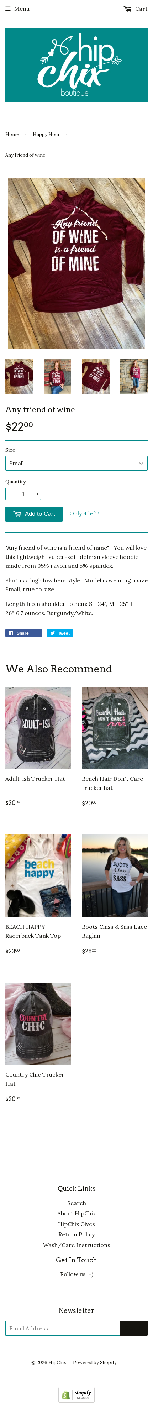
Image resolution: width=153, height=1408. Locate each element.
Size (10, 450)
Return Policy (76, 1234)
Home (12, 134)
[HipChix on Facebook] (76, 1292)
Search (76, 1203)
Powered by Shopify (95, 1363)
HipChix (57, 1363)
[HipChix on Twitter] (57, 1292)
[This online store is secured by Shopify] (76, 1400)
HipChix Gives (76, 1224)
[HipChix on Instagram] (95, 1292)
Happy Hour (46, 134)
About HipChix (76, 1213)
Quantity (15, 481)
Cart (141, 8)
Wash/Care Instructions (76, 1245)
